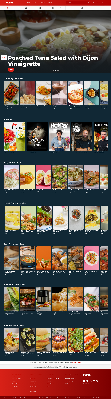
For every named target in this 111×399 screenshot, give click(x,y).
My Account (14, 381)
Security (36, 397)
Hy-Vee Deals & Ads (69, 375)
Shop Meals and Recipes (70, 378)
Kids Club (67, 383)
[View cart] (102, 2)
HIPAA (47, 397)
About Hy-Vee (50, 375)
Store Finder (14, 388)
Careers (49, 381)
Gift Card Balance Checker (17, 383)
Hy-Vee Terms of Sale (66, 367)
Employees (70, 397)
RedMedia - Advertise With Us (53, 378)
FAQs (48, 386)
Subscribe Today (76, 362)
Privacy (10, 397)
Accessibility (104, 397)
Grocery (31, 375)
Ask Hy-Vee (14, 375)
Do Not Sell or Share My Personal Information (23, 397)
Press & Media (15, 386)
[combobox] (78, 2)
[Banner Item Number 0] (53, 70)
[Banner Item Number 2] (57, 70)
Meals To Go (32, 378)
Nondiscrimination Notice (95, 397)
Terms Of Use (42, 397)
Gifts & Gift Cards (33, 386)
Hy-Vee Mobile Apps (69, 381)
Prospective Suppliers (78, 397)
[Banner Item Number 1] (55, 70)
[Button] (52, 70)
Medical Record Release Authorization (58, 397)
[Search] (88, 3)
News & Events (50, 383)
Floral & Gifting (33, 381)
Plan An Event (33, 391)
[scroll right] (103, 95)
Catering (32, 388)
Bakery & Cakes (33, 383)
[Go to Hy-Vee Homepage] (9, 3)
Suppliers (86, 397)
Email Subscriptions (16, 378)
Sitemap (6, 397)
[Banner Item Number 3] (58, 70)
